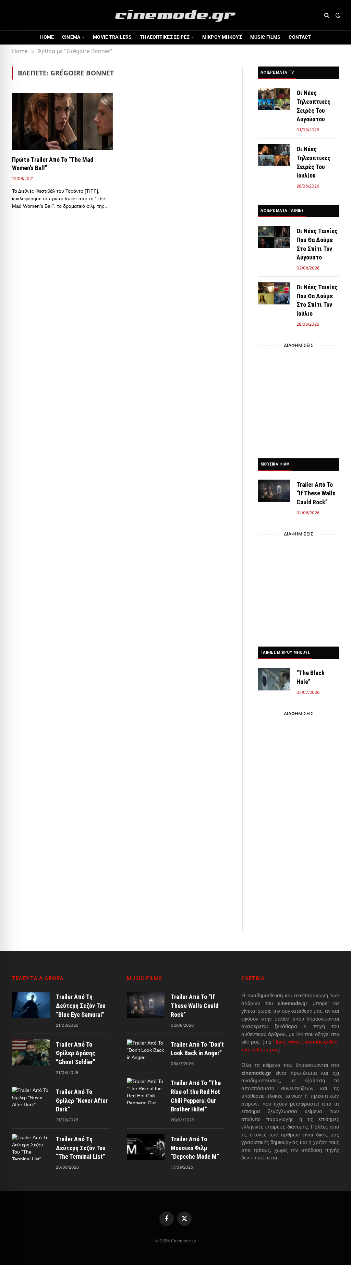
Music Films (265, 37)
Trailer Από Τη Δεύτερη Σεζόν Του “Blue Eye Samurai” (81, 1005)
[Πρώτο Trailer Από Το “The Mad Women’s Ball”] (62, 121)
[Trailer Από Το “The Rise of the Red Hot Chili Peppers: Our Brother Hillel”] (146, 1091)
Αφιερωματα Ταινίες (282, 210)
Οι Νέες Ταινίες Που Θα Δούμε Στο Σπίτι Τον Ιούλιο (317, 300)
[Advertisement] (298, 400)
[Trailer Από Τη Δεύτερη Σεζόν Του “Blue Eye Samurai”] (31, 1005)
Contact (300, 37)
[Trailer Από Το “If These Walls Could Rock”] (274, 491)
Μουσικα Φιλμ (275, 464)
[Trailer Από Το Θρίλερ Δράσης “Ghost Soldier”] (31, 1052)
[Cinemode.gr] (175, 15)
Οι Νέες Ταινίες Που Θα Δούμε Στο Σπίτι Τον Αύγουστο (317, 244)
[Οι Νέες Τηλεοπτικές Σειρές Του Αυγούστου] (274, 99)
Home (47, 37)
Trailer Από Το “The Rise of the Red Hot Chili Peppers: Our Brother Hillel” (196, 1096)
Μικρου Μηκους (222, 37)
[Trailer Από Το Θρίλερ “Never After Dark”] (31, 1100)
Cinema (71, 37)
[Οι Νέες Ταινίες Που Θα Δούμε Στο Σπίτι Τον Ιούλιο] (274, 293)
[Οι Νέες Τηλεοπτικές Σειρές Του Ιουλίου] (274, 155)
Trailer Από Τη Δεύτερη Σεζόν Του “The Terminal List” (81, 1147)
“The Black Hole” (310, 677)
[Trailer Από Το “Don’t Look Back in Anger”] (146, 1052)
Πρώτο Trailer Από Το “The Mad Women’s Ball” (52, 163)
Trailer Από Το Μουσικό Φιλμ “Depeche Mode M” (195, 1147)
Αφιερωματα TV (277, 72)
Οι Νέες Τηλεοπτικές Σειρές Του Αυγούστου (313, 106)
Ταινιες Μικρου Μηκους (285, 652)
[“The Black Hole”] (274, 679)
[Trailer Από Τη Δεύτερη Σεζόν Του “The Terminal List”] (31, 1147)
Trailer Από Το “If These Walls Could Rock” (316, 493)
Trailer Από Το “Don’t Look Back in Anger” (197, 1049)
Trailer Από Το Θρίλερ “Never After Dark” (82, 1100)
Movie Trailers (112, 37)
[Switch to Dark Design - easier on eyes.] (337, 15)
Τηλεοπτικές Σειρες (165, 37)
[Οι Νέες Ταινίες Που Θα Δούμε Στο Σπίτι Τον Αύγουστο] (274, 237)
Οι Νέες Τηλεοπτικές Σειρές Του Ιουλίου (313, 162)
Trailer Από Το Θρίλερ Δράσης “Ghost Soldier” (75, 1053)
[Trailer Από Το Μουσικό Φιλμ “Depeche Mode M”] (146, 1147)
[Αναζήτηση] (327, 15)
